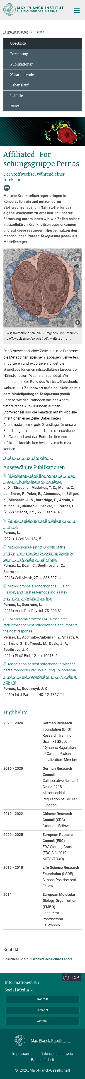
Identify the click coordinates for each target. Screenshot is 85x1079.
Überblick (18, 43)
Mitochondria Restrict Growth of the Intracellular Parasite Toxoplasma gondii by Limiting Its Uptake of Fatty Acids (38, 553)
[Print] (6, 187)
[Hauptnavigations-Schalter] (76, 10)
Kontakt (42, 999)
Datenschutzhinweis (57, 1054)
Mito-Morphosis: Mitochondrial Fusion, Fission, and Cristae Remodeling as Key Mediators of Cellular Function (36, 592)
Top (75, 977)
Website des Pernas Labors (52, 959)
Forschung (19, 54)
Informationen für (22, 982)
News (14, 106)
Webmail (42, 1021)
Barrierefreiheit (42, 1060)
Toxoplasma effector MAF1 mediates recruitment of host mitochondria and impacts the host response (40, 625)
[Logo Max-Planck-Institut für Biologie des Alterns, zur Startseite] (34, 9)
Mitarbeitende (22, 75)
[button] (77, 323)
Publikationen (22, 64)
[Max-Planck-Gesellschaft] (22, 1040)
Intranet (42, 1010)
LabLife (16, 96)
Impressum (21, 1054)
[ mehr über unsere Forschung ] (28, 457)
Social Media (17, 990)
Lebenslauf (19, 85)
